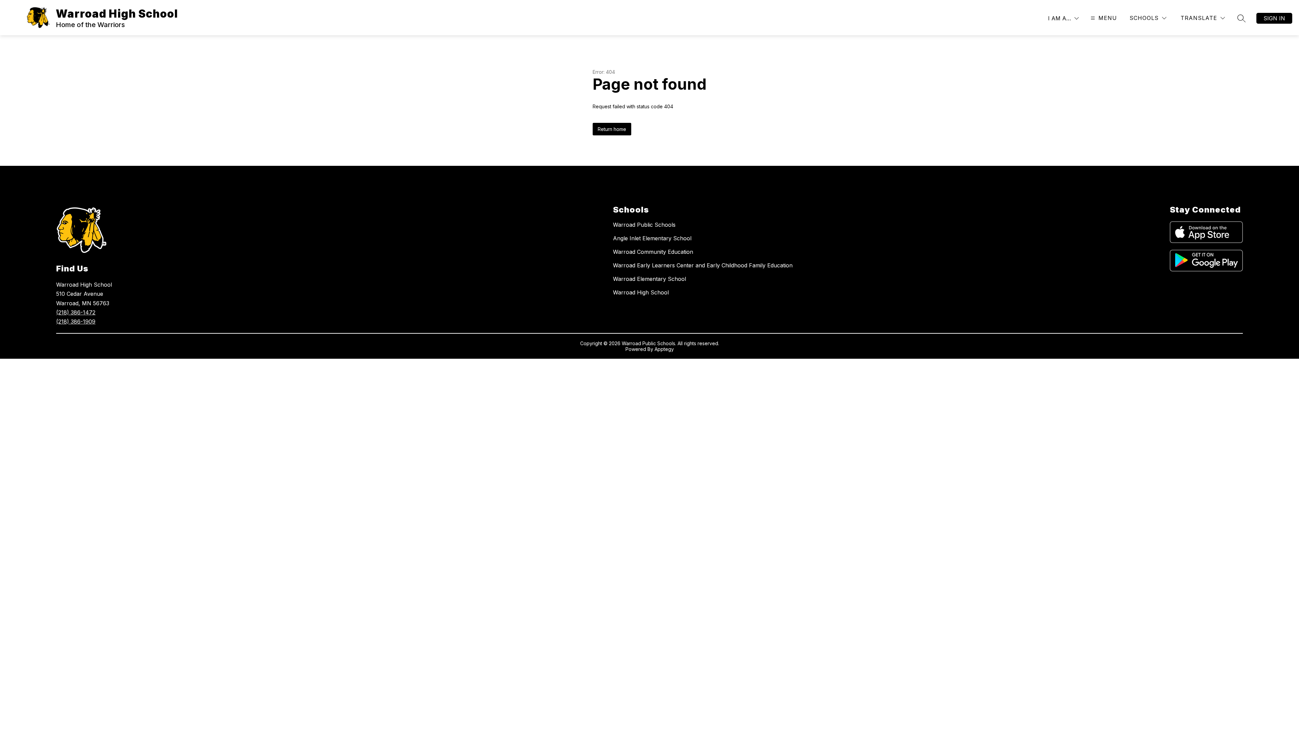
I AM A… (1059, 18)
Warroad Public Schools (644, 224)
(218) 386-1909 (75, 321)
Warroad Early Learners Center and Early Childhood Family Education (703, 265)
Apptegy (664, 349)
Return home (612, 129)
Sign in (1274, 18)
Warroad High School (641, 292)
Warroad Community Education (653, 251)
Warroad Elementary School (649, 278)
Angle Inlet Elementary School (652, 238)
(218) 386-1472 (75, 312)
